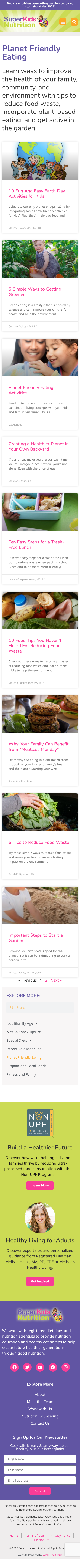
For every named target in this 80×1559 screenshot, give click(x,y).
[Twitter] (27, 1367)
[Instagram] (65, 1367)
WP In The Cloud (52, 1555)
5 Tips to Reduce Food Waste (39, 842)
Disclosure (41, 1540)
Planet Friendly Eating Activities (31, 390)
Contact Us (40, 1423)
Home (14, 1535)
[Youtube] (40, 1367)
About (40, 1394)
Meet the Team (40, 1401)
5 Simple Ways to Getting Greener (35, 291)
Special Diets (17, 1040)
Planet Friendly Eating (24, 1057)
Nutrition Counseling (40, 1416)
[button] (62, 21)
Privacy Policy (60, 1535)
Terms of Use (34, 1535)
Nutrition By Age (20, 1023)
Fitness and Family (21, 1074)
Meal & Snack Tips (21, 1032)
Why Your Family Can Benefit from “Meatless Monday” (39, 746)
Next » (56, 980)
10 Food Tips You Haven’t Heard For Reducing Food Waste (35, 645)
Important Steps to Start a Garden (36, 937)
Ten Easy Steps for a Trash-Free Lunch (36, 544)
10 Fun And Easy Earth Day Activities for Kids (37, 193)
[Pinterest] (53, 1367)
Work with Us (40, 1408)
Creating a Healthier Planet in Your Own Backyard (39, 446)
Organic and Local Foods (27, 1066)
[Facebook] (14, 1367)
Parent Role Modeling (24, 1049)
